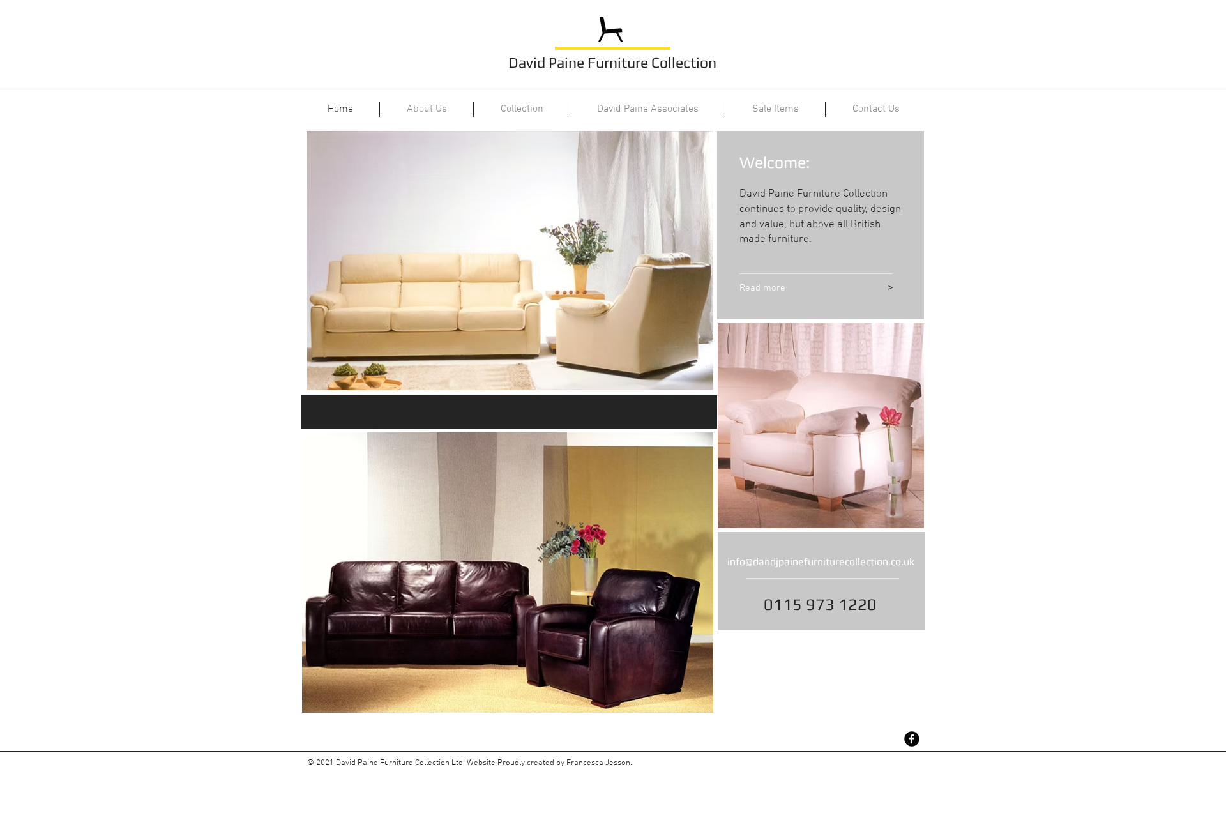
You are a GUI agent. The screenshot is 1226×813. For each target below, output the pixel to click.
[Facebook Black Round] (912, 739)
